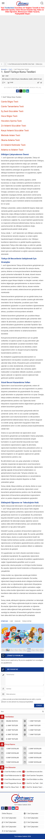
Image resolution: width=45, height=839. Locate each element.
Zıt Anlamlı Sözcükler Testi (13, 125)
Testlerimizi (10, 8)
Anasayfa (4, 69)
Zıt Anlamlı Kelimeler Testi (13, 145)
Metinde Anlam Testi (10, 135)
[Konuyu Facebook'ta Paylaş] (17, 91)
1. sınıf (11, 621)
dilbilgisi (17, 621)
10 (42, 650)
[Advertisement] (22, 38)
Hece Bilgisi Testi (9, 116)
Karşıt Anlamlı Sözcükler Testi (15, 130)
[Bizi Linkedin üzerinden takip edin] (13, 808)
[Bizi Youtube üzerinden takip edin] (16, 808)
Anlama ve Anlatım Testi (12, 149)
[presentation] (2, 64)
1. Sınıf (10, 69)
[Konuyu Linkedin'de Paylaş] (27, 91)
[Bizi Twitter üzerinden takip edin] (6, 808)
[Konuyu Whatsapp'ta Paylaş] (24, 91)
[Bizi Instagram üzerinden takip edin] (9, 808)
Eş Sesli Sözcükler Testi (12, 111)
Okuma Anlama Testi (10, 140)
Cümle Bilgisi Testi (9, 101)
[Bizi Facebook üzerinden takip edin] (2, 808)
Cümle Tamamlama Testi (12, 106)
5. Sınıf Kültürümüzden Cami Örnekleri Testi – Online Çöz (24, 64)
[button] (3, 650)
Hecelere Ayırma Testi (11, 121)
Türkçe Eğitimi (26, 621)
